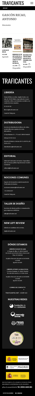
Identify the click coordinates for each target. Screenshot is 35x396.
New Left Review (14, 223)
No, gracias (18, 393)
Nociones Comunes (16, 178)
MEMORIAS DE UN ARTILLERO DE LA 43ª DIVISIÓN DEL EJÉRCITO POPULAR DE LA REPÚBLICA (17, 59)
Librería (9, 92)
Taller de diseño (14, 204)
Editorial (10, 156)
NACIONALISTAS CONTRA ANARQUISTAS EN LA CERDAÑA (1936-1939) (27, 58)
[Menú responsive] (32, 3)
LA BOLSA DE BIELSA (5, 51)
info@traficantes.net (17, 289)
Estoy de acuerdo (8, 393)
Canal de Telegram (9, 113)
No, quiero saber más (25, 387)
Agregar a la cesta (19, 65)
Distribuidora (13, 123)
